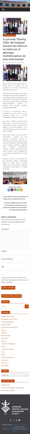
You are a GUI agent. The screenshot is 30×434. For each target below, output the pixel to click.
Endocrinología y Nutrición (8, 390)
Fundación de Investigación (8, 343)
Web (2, 266)
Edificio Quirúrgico (5, 335)
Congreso (3, 330)
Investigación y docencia (9, 35)
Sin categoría (4, 360)
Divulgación (4, 332)
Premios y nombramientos (8, 357)
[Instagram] (15, 189)
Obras (2, 352)
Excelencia (4, 341)
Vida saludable (5, 365)
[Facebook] (8, 189)
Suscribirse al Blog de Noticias (11, 296)
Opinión (3, 354)
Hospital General (5, 385)
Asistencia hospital (6, 324)
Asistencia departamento (7, 322)
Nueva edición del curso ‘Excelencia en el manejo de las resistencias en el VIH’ (15, 198)
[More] (21, 189)
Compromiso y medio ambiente (9, 327)
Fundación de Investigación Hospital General (12, 387)
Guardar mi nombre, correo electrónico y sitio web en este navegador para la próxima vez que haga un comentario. (14, 280)
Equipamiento (4, 338)
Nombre (4, 251)
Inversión (3, 346)
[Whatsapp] (18, 189)
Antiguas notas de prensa (7, 316)
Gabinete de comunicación (18, 62)
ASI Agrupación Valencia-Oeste (9, 319)
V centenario (4, 362)
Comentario (5, 229)
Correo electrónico (7, 259)
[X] (11, 189)
